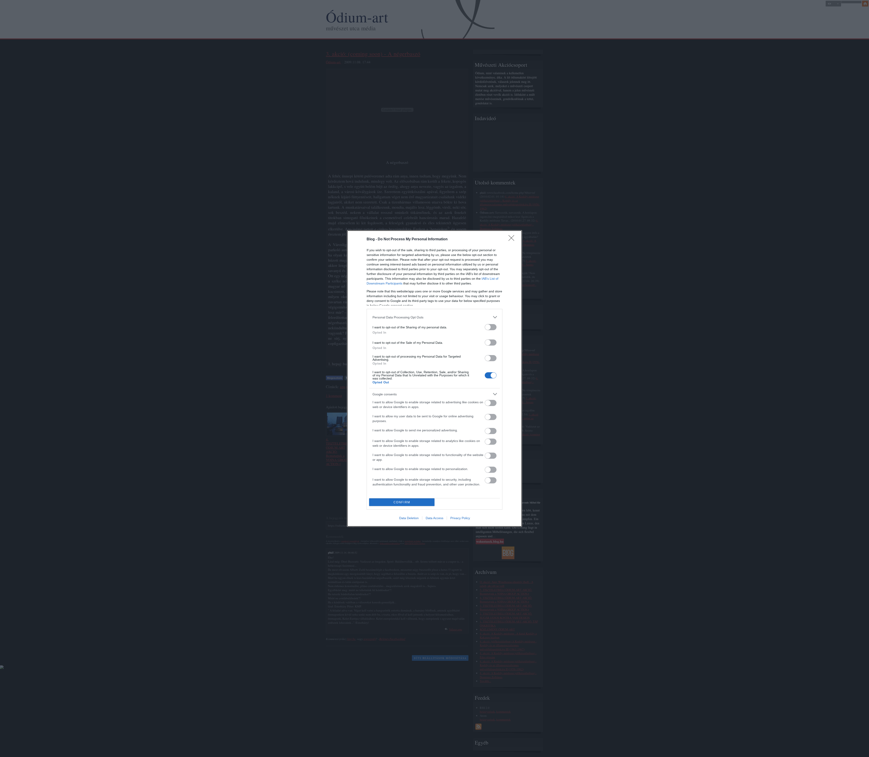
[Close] (513, 239)
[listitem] (434, 317)
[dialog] (434, 378)
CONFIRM (402, 502)
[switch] (491, 327)
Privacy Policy (460, 518)
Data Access (434, 518)
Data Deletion (409, 518)
